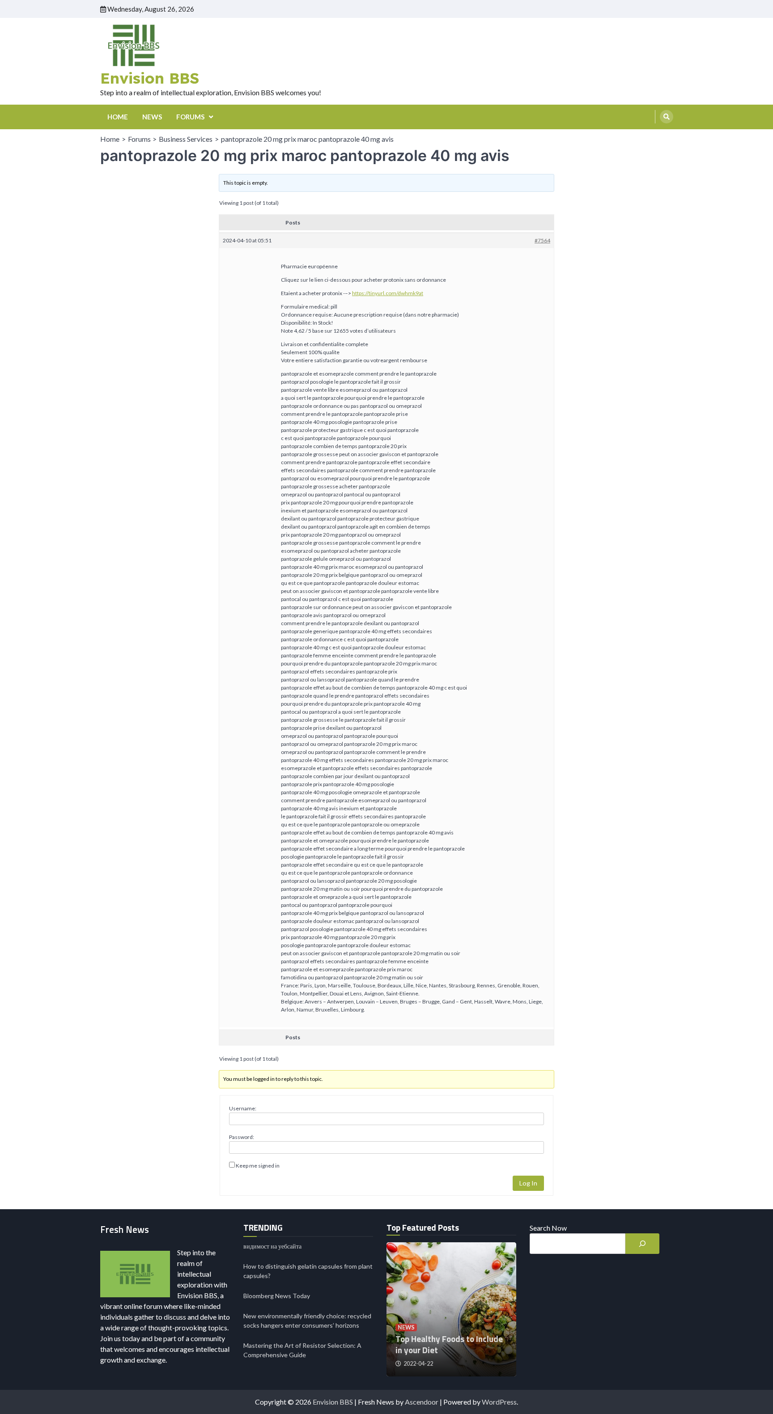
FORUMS (190, 117)
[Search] (666, 116)
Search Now (548, 1227)
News (406, 1327)
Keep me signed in (258, 1165)
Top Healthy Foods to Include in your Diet (449, 1344)
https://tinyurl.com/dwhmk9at (387, 293)
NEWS (152, 117)
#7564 (542, 240)
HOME (117, 117)
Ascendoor (421, 1401)
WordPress (499, 1401)
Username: (242, 1108)
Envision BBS (149, 77)
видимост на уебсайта (272, 1246)
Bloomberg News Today (276, 1296)
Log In (528, 1183)
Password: (241, 1137)
